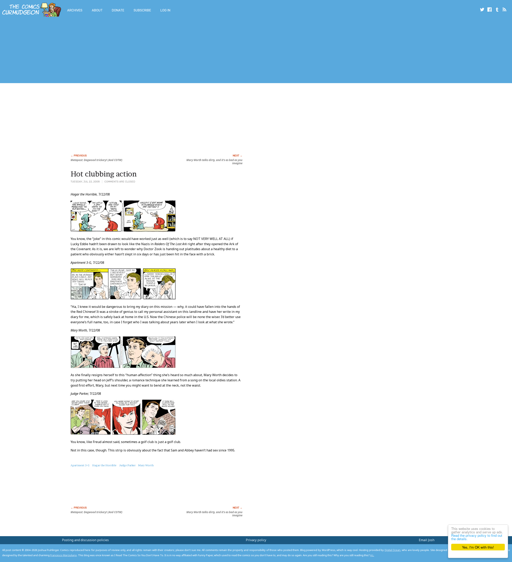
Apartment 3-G (80, 465)
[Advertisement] (73, 51)
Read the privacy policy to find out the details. (476, 537)
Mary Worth (146, 465)
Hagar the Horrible (104, 465)
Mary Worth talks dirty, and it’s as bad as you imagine (214, 161)
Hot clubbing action (104, 173)
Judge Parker (127, 465)
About (97, 10)
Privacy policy (256, 540)
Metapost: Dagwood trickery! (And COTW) (96, 160)
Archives (74, 10)
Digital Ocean (393, 550)
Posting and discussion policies (85, 540)
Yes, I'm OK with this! (478, 547)
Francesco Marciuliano (63, 555)
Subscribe (142, 10)
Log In (165, 10)
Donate (118, 10)
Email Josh (426, 540)
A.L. (372, 555)
